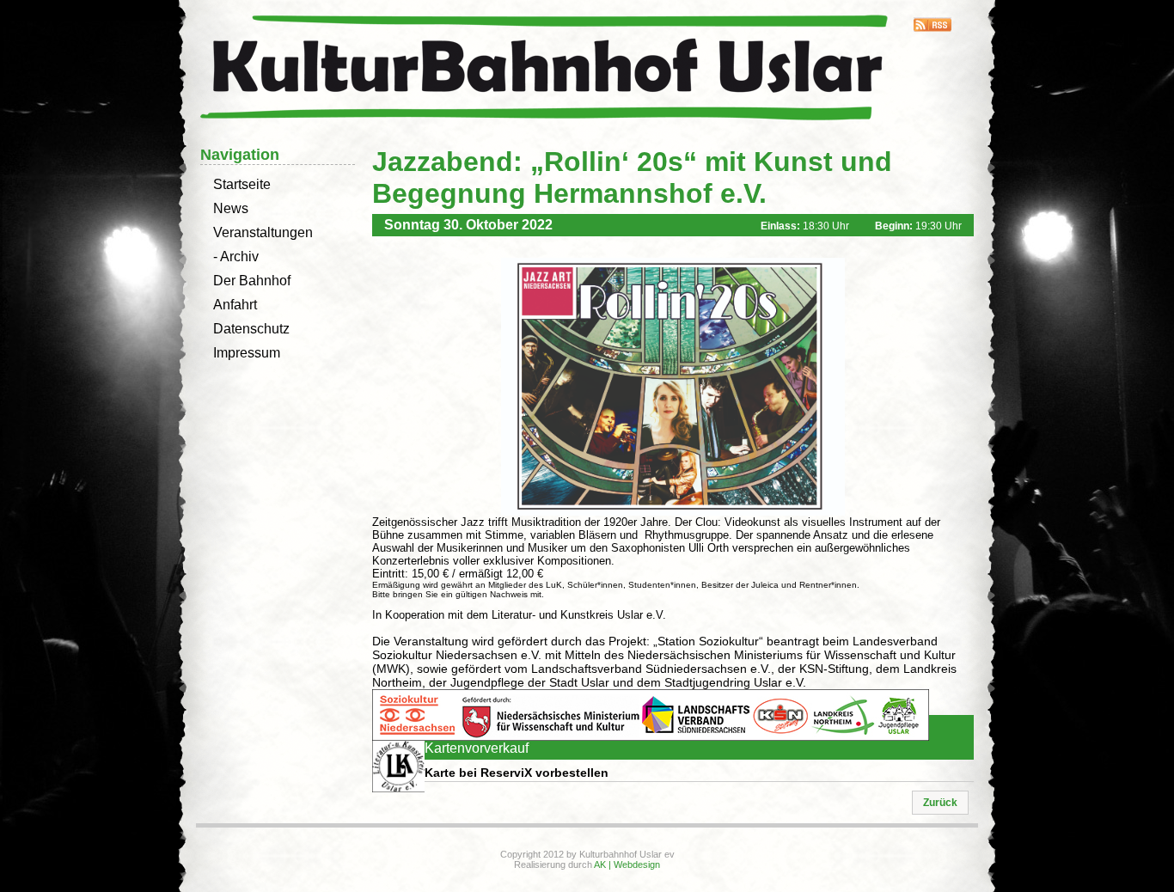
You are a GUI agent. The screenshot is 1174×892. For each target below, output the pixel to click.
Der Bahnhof (251, 280)
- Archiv (236, 256)
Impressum (246, 352)
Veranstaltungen (263, 232)
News (230, 208)
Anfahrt (235, 304)
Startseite (242, 184)
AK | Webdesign (627, 864)
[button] (940, 803)
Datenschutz (251, 328)
